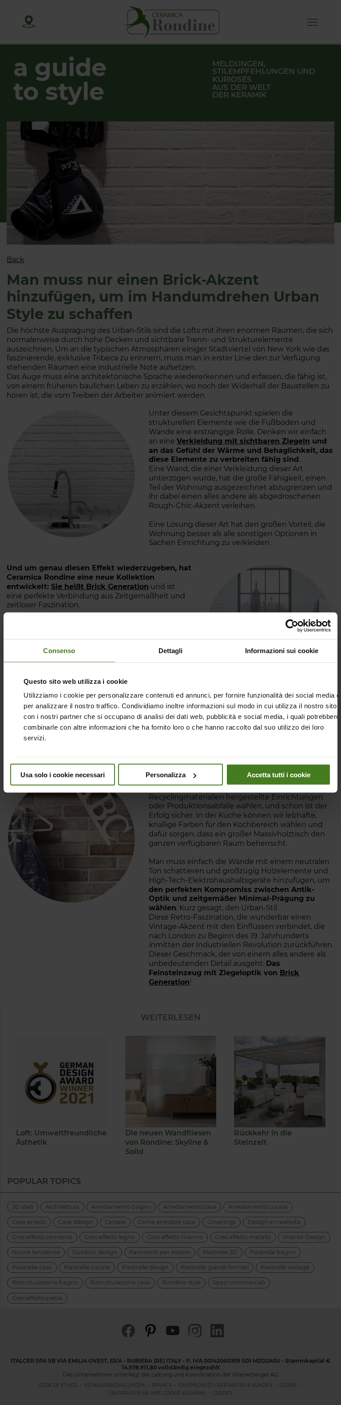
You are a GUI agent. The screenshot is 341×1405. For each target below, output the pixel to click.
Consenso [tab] (59, 650)
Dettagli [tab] (171, 650)
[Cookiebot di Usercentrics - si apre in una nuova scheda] (292, 626)
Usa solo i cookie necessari (62, 775)
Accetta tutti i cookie (278, 775)
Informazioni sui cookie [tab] (281, 650)
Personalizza (166, 775)
